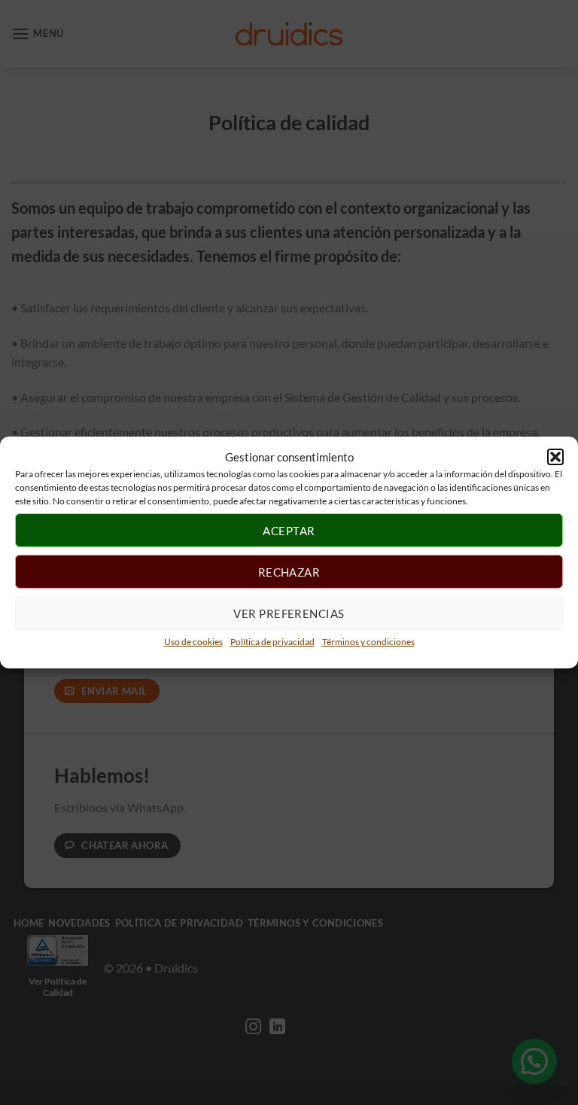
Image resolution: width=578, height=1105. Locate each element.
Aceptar (289, 530)
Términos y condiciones (368, 641)
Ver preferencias (288, 612)
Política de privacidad (272, 641)
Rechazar (289, 571)
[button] (555, 456)
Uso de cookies (193, 641)
